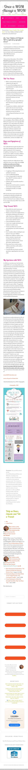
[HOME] (3, 18)
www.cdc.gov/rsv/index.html (10, 378)
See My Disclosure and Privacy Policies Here (14, 741)
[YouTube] (9, 533)
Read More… (14, 675)
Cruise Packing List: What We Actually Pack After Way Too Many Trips (15, 580)
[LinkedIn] (14, 530)
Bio (7, 521)
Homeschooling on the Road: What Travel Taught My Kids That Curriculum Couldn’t (15, 575)
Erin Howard (6, 535)
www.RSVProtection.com (9, 375)
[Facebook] (14, 528)
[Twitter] (14, 526)
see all (19, 566)
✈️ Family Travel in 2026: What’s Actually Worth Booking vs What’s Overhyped (14, 702)
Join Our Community (14, 725)
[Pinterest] (9, 532)
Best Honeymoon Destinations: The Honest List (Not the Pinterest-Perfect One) (15, 570)
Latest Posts (9, 523)
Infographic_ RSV (14, 385)
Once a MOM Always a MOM (14, 8)
